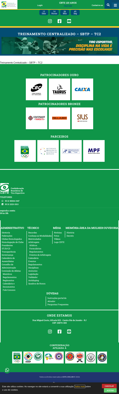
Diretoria (6, 232)
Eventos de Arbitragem (40, 254)
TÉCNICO (33, 228)
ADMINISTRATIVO (12, 228)
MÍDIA (57, 228)
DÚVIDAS (52, 293)
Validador (33, 277)
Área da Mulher (91, 228)
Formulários (35, 248)
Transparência (9, 251)
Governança (7, 254)
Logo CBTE (59, 242)
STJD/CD (6, 248)
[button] (108, 4)
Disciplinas (33, 267)
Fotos (56, 235)
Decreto (70, 235)
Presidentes (7, 245)
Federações (7, 235)
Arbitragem (33, 242)
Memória (72, 228)
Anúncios (32, 270)
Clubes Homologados (12, 239)
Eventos (32, 261)
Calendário (33, 258)
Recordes (32, 232)
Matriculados (34, 239)
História (70, 232)
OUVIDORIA (110, 228)
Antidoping (33, 280)
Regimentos (8, 280)
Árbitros (33, 245)
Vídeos (57, 239)
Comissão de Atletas (11, 270)
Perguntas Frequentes (57, 304)
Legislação (33, 274)
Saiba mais (80, 386)
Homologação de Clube (13, 242)
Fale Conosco (9, 290)
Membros (7, 274)
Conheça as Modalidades (40, 235)
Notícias (58, 232)
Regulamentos (10, 277)
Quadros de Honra (36, 283)
